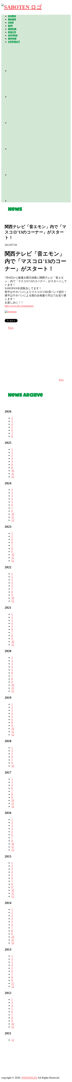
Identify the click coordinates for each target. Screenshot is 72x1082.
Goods (13, 35)
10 (12, 470)
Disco (12, 32)
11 (12, 473)
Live (11, 23)
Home (12, 16)
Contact (14, 42)
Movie (12, 39)
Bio (10, 26)
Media (12, 29)
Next (10, 327)
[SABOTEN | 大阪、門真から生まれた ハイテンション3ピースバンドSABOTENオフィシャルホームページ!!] (21, 7)
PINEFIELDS (29, 1077)
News (12, 19)
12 (12, 476)
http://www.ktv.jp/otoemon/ (19, 305)
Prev (61, 379)
